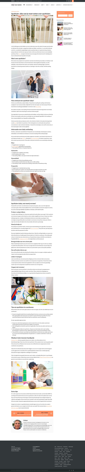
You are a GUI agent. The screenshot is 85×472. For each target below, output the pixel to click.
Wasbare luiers (14, 340)
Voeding (22, 413)
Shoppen (69, 456)
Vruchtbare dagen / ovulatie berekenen (60, 462)
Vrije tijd (68, 461)
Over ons (13, 446)
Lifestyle (58, 4)
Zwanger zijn (65, 466)
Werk (68, 462)
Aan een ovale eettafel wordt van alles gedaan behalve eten (68, 33)
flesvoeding (38, 106)
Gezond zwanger (57, 449)
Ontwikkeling (68, 451)
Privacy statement (36, 449)
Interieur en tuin (66, 449)
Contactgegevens (36, 446)
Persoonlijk (65, 453)
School (66, 456)
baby (15, 123)
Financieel (66, 448)
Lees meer (18, 0)
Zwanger (36, 4)
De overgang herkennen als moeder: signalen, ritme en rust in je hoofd (68, 43)
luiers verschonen (35, 228)
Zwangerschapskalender (67, 464)
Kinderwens (29, 4)
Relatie (63, 456)
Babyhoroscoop (59, 446)
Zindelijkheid (57, 464)
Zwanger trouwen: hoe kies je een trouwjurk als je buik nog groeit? (68, 28)
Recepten (56, 456)
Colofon (34, 448)
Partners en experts (15, 450)
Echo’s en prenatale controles (59, 448)
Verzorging (14, 11)
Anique (25, 420)
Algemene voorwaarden (37, 450)
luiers (20, 53)
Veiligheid (62, 459)
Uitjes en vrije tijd (67, 4)
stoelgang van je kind (23, 239)
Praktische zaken (57, 454)
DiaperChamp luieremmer (45, 357)
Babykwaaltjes (71, 446)
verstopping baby (35, 138)
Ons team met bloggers (15, 448)
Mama (52, 4)
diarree (24, 138)
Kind (47, 4)
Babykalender (65, 446)
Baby (42, 4)
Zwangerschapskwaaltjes (58, 466)
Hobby (62, 449)
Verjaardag (66, 459)
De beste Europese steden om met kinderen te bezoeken (68, 23)
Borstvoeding (15, 146)
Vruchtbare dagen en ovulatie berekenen (68, 39)
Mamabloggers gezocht (16, 449)
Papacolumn (61, 453)
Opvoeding (56, 453)
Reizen (60, 456)
